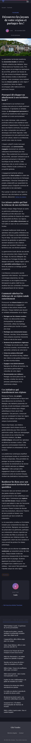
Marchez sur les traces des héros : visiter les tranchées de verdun (14, 663)
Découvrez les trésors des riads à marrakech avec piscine (14, 686)
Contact (21, 733)
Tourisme (9, 7)
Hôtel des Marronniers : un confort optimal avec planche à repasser (14, 657)
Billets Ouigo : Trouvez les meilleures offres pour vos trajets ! (15, 669)
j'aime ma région (20, 197)
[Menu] (27, 1)
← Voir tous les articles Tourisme (12, 605)
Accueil (4, 7)
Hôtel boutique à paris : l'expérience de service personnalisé (15, 626)
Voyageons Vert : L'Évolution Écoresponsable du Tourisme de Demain (13, 704)
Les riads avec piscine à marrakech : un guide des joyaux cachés (15, 692)
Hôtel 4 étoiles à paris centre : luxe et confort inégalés (15, 711)
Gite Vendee (15, 727)
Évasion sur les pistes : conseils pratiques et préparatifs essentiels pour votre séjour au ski (14, 633)
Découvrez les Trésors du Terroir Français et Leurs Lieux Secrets (14, 651)
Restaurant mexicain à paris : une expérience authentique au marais (14, 698)
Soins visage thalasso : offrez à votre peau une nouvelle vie (14, 646)
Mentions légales (12, 733)
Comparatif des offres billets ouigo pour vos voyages (14, 640)
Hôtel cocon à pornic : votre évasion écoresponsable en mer (14, 674)
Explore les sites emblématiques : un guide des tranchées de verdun (15, 680)
